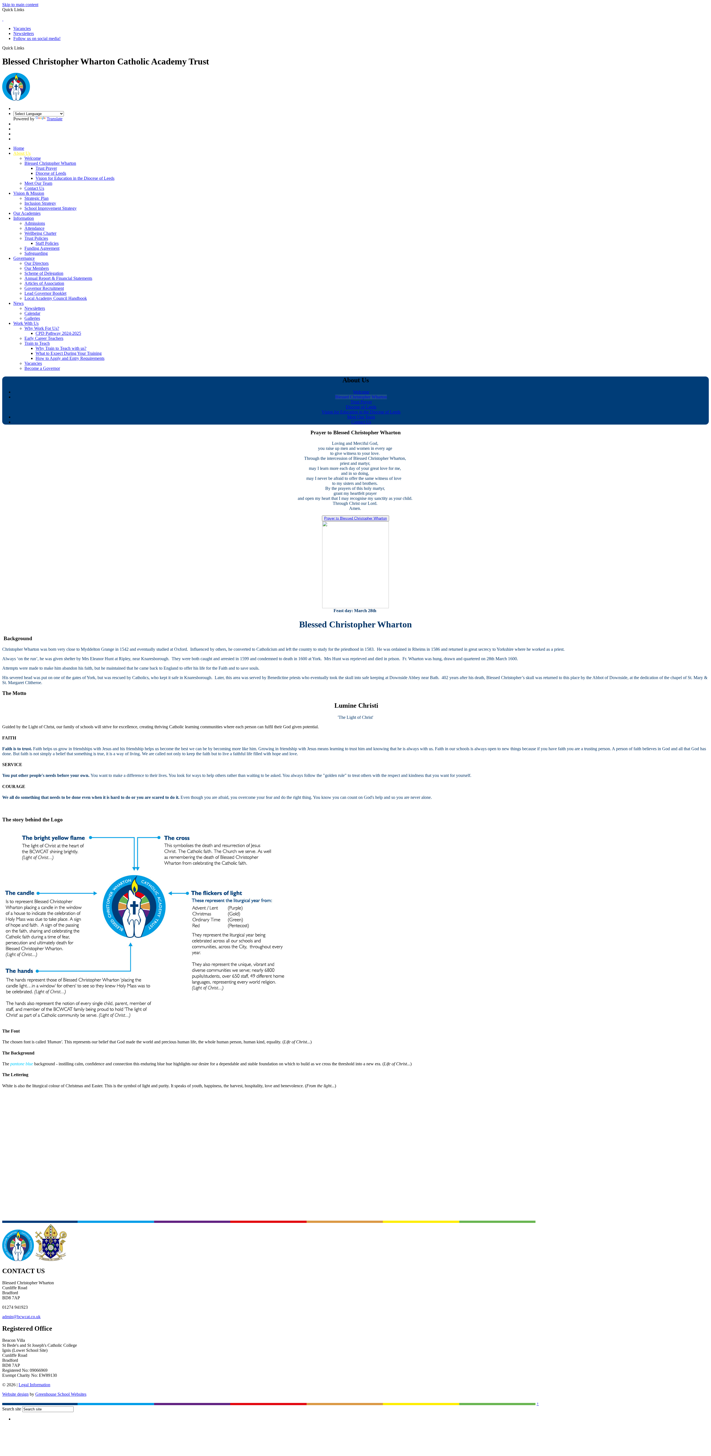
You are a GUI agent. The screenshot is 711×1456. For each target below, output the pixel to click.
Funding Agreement (41, 248)
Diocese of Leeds (51, 173)
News (18, 303)
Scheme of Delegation (43, 273)
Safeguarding (36, 253)
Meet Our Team (38, 183)
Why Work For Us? (41, 328)
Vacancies (22, 28)
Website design (15, 1394)
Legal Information (34, 1384)
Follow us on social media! (37, 38)
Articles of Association (44, 283)
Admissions (34, 223)
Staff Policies (47, 243)
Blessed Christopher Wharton (50, 163)
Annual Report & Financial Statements (58, 278)
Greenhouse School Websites (60, 1394)
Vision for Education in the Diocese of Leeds (75, 178)
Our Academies (27, 213)
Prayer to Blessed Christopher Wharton (355, 518)
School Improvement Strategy (50, 208)
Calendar (32, 313)
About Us (22, 153)
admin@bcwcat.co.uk (21, 1316)
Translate (54, 118)
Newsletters (23, 33)
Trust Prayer (46, 168)
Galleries (32, 318)
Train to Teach (37, 343)
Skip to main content (20, 4)
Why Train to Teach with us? (61, 348)
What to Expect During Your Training (69, 353)
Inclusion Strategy (40, 203)
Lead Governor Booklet (45, 293)
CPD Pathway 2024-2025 (58, 333)
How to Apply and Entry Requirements (70, 358)
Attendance (34, 228)
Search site (11, 1409)
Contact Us (34, 188)
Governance (24, 258)
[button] (26, 47)
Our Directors (36, 263)
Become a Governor (42, 368)
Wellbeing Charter (40, 233)
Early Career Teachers (43, 338)
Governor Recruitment (44, 288)
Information (23, 218)
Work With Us (26, 323)
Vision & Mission (28, 193)
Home (18, 148)
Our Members (36, 268)
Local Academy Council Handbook (55, 298)
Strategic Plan (36, 198)
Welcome (32, 158)
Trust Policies (36, 238)
